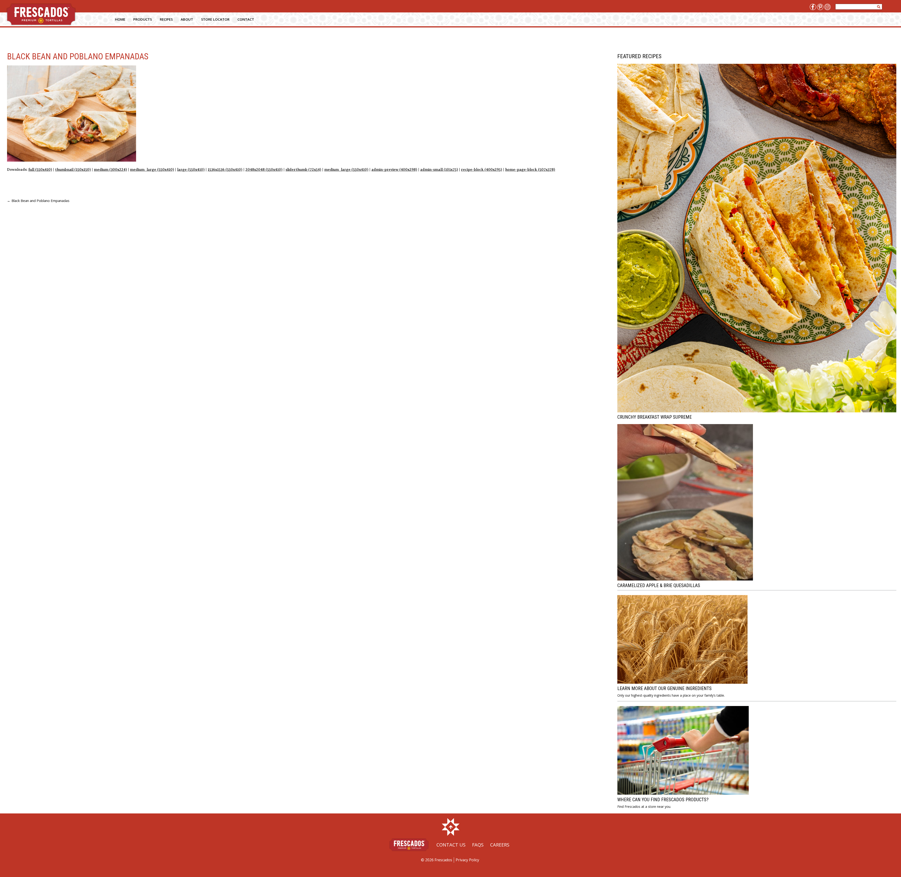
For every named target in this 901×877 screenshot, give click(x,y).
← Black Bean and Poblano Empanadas (38, 200)
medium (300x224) (110, 169)
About (187, 19)
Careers (499, 845)
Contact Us (451, 845)
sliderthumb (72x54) (303, 169)
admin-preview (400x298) (394, 169)
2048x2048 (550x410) (264, 169)
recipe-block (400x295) (481, 169)
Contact (245, 19)
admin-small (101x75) (439, 169)
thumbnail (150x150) (73, 169)
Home (120, 19)
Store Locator (215, 19)
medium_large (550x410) (152, 169)
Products (142, 19)
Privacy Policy (467, 859)
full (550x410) (40, 169)
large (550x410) (191, 169)
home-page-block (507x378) (530, 169)
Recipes (166, 19)
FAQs (478, 845)
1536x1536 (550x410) (225, 169)
